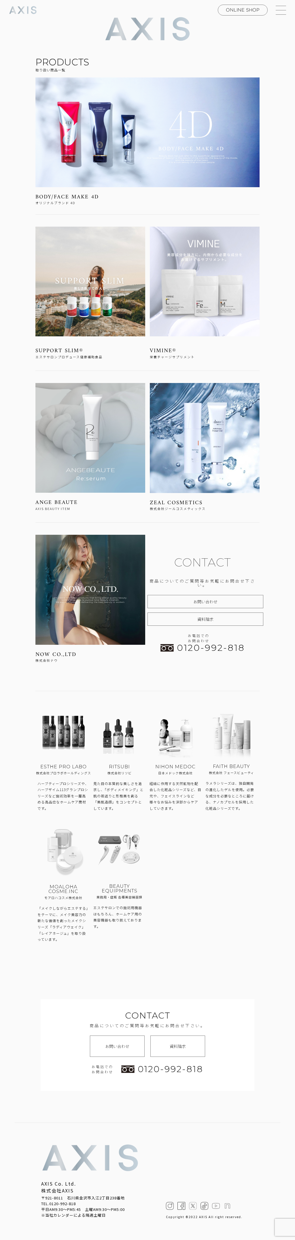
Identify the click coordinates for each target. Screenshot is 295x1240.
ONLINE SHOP (243, 9)
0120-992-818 (211, 647)
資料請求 (205, 619)
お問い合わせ (205, 601)
